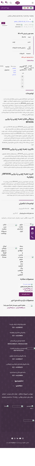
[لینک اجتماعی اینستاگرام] (23, 438)
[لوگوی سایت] (17, 3)
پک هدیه (26, 16)
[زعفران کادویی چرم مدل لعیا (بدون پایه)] (30, 308)
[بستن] (30, 224)
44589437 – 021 (17, 359)
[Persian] (25, 8)
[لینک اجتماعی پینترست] (22, 76)
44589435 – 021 (17, 367)
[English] (28, 8)
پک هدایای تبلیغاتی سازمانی (15, 16)
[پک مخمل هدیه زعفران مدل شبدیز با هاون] (26, 284)
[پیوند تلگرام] (22, 86)
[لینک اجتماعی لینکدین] (22, 80)
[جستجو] (11, 3)
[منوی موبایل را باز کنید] (33, 3)
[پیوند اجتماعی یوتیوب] (20, 438)
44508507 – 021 (17, 328)
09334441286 (22, 344)
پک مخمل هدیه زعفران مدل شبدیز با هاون (26, 287)
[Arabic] (31, 8)
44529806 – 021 (17, 336)
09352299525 (12, 344)
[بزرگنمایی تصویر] (30, 19)
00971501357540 (18, 351)
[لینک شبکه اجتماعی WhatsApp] (22, 83)
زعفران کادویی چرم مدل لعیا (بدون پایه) (14, 305)
